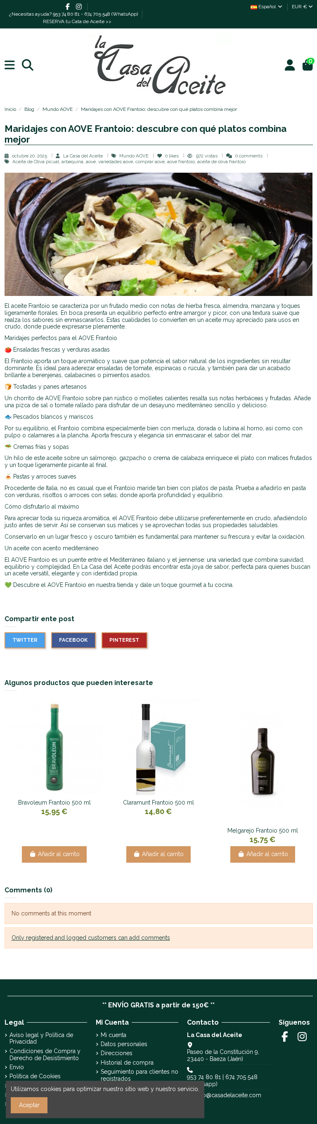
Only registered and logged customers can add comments (91, 937)
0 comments (249, 156)
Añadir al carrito (59, 854)
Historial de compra (127, 1062)
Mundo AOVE (134, 156)
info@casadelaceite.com (228, 1095)
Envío (16, 1067)
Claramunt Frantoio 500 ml (158, 802)
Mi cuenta (113, 1035)
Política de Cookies (35, 1076)
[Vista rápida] (60, 792)
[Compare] (48, 792)
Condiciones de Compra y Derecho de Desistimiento (44, 1054)
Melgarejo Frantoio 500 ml (262, 830)
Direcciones (116, 1053)
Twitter (24, 640)
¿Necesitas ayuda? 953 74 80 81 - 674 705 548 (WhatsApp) (74, 14)
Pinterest (124, 640)
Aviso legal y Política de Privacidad (41, 1038)
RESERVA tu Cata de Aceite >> (77, 21)
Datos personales (124, 1044)
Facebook (73, 640)
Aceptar (29, 1105)
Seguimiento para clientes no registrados (139, 1075)
